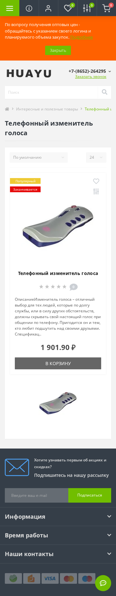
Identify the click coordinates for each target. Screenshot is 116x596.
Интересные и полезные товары (47, 109)
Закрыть (58, 50)
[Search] (104, 92)
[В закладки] (96, 181)
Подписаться (89, 495)
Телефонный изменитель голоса (58, 273)
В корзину (58, 363)
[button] (48, 8)
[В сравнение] (96, 192)
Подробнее (81, 37)
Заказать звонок (90, 76)
